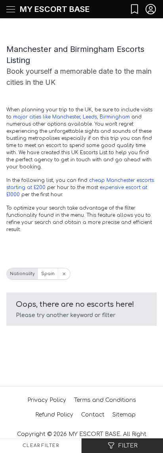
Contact (92, 415)
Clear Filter (41, 445)
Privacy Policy (46, 400)
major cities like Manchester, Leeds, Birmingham (71, 117)
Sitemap (124, 415)
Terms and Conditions (105, 400)
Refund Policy (54, 415)
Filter (127, 446)
